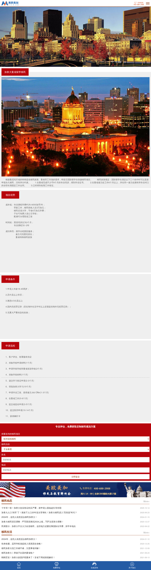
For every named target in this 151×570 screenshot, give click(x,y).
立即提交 (75, 476)
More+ (146, 501)
